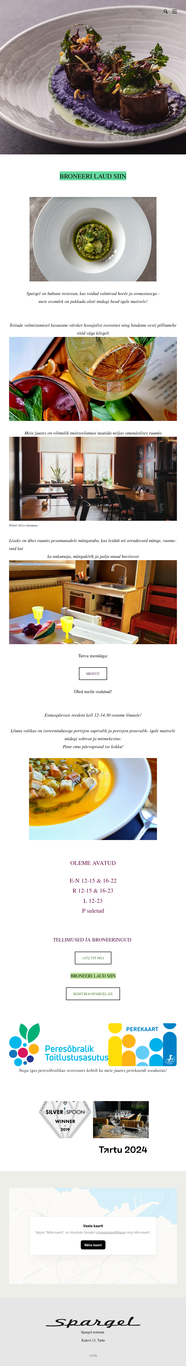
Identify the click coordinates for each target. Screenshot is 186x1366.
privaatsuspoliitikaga (110, 1232)
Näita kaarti (93, 1245)
